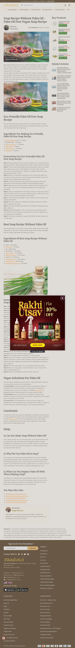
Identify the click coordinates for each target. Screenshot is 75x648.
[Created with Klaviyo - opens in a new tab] (37, 351)
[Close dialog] (62, 298)
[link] (37, 323)
